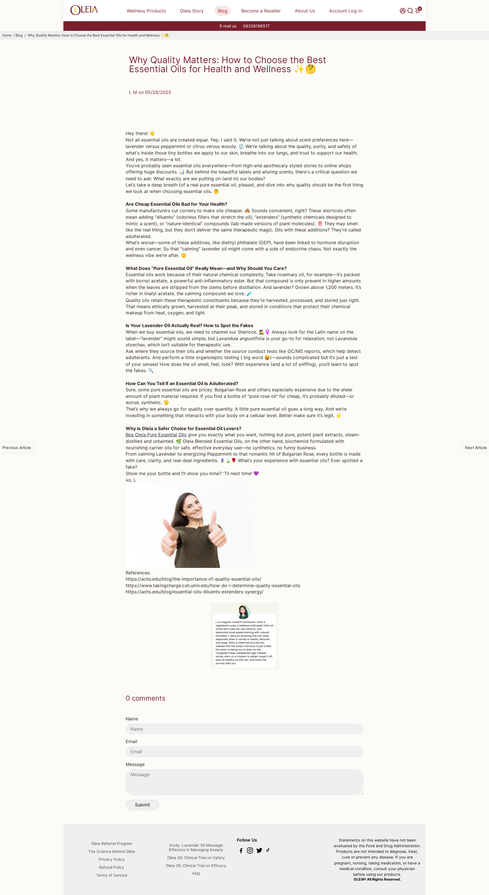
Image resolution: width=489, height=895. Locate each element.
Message (135, 764)
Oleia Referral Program (111, 843)
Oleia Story (192, 11)
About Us (305, 11)
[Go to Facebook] (241, 851)
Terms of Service (111, 875)
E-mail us (228, 25)
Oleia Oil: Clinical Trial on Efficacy (196, 865)
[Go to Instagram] (250, 851)
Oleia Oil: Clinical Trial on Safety (196, 857)
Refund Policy (111, 867)
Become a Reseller (261, 11)
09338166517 (256, 25)
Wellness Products (146, 11)
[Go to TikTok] (268, 851)
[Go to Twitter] (259, 851)
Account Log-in (345, 11)
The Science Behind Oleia (111, 851)
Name (132, 719)
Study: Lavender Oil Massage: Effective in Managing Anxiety (196, 847)
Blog (223, 11)
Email (131, 741)
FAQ (196, 873)
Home (7, 35)
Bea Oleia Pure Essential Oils (156, 434)
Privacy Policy (112, 859)
